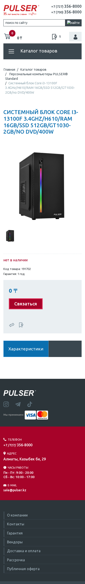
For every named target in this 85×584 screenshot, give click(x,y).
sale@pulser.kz (14, 490)
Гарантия (15, 533)
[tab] (10, 235)
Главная (9, 69)
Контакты (15, 524)
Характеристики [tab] (25, 348)
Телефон (15, 439)
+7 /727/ (17, 445)
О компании (17, 515)
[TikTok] (32, 404)
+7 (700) (66, 12)
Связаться (25, 303)
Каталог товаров (38, 50)
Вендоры (15, 542)
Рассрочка (16, 560)
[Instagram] (9, 404)
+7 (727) (66, 6)
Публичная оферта (23, 569)
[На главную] (21, 10)
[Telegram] (21, 404)
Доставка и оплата (24, 551)
